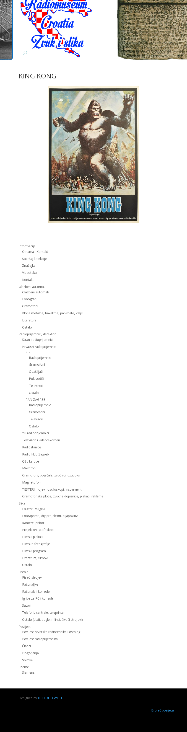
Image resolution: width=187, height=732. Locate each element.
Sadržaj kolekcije (34, 258)
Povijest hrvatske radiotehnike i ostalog (51, 632)
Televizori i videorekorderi (41, 440)
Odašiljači (36, 371)
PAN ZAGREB (36, 399)
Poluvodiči (36, 378)
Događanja (30, 653)
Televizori (36, 385)
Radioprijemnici (40, 357)
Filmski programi (34, 551)
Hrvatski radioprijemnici (39, 346)
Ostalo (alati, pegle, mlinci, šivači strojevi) (52, 619)
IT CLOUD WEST (50, 698)
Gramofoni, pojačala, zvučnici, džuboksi (51, 475)
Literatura (29, 320)
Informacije (27, 246)
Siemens (28, 672)
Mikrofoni (29, 468)
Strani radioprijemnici (37, 339)
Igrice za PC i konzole (38, 598)
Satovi (26, 605)
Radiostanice (31, 447)
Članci (26, 646)
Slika (22, 503)
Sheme (24, 667)
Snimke (27, 660)
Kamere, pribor (33, 523)
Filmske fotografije (36, 544)
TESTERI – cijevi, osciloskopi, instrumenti (52, 489)
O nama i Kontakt (35, 251)
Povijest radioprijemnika (40, 639)
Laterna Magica (33, 509)
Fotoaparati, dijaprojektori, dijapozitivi (50, 516)
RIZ (28, 352)
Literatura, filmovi (35, 558)
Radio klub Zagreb (35, 454)
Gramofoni (30, 306)
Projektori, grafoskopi (38, 530)
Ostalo (34, 393)
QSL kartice (30, 461)
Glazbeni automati (35, 292)
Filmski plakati (32, 537)
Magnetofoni (31, 482)
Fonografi (29, 299)
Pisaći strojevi (32, 577)
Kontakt (28, 279)
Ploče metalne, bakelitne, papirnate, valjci (52, 313)
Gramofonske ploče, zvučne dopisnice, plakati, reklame (62, 496)
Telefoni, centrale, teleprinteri (43, 612)
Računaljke (30, 584)
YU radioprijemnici (35, 433)
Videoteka (29, 272)
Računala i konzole (36, 591)
